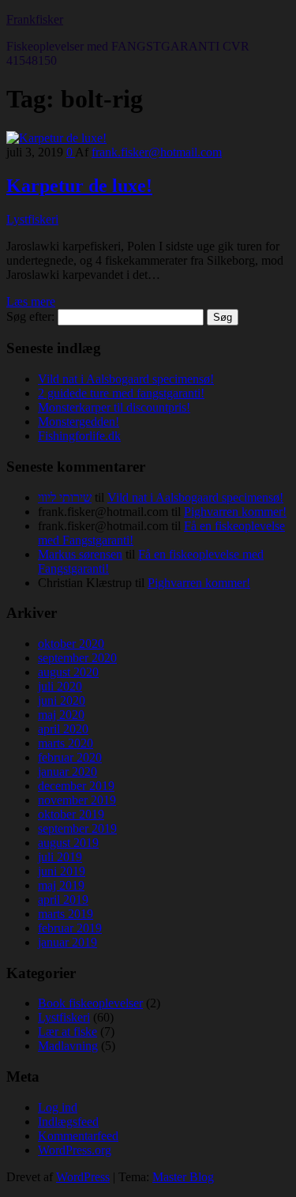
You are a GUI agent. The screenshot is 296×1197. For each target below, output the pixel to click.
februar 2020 (70, 757)
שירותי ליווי (65, 497)
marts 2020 (65, 743)
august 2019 (68, 842)
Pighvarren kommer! (235, 511)
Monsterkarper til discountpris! (114, 407)
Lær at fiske (67, 1031)
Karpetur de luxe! (79, 185)
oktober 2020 (71, 643)
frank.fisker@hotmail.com (157, 152)
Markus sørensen (80, 554)
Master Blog (183, 1177)
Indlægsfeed (68, 1121)
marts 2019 (65, 913)
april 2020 (63, 729)
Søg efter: (30, 316)
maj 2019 (61, 885)
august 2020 (68, 672)
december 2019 (76, 785)
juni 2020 (61, 700)
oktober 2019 (71, 814)
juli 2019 (60, 857)
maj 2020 (61, 714)
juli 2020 (60, 686)
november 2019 (77, 800)
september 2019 (77, 828)
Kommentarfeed (78, 1135)
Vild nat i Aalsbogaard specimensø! (126, 379)
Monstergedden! (78, 421)
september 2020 (77, 657)
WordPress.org (74, 1150)
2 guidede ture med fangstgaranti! (121, 393)
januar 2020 (67, 771)
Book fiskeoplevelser (90, 1003)
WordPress (83, 1177)
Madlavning (68, 1045)
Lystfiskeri (32, 219)
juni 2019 (61, 871)
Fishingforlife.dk (79, 435)
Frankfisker (34, 19)
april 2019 (63, 899)
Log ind (57, 1107)
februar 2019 (70, 928)
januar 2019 (67, 942)
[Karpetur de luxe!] (56, 138)
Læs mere (30, 301)
